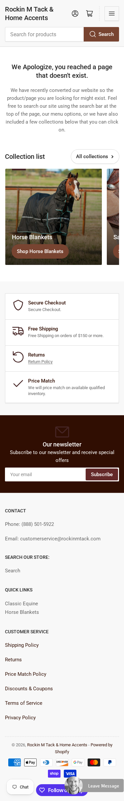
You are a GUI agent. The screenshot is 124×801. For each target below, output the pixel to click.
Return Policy (40, 361)
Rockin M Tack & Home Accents (29, 13)
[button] (94, 788)
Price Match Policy (25, 674)
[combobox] (62, 34)
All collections (92, 156)
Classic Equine (21, 604)
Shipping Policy (22, 645)
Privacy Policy (20, 718)
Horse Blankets (22, 612)
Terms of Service (23, 703)
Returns (13, 660)
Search (106, 34)
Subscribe (102, 474)
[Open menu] (111, 13)
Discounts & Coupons (29, 689)
